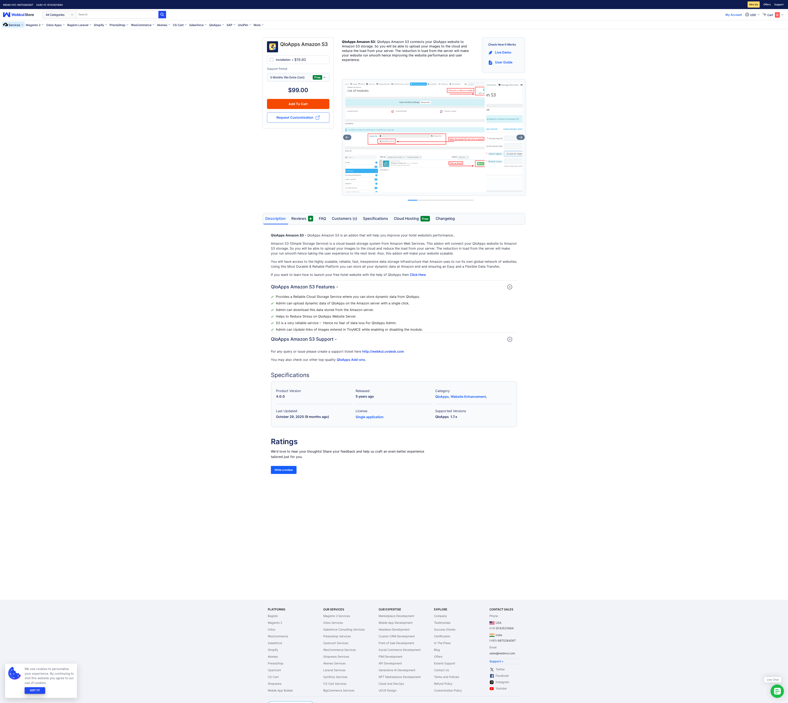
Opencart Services (335, 643)
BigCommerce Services (338, 690)
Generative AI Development (397, 670)
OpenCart (274, 670)
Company (440, 616)
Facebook (502, 675)
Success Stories (444, 629)
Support (778, 4)
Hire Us (753, 4)
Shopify (273, 649)
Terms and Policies (446, 677)
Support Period (277, 68)
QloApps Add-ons (351, 360)
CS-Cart (273, 677)
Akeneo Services (334, 663)
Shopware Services (336, 656)
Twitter (500, 669)
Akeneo (273, 656)
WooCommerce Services (339, 649)
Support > (496, 661)
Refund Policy (443, 683)
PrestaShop (275, 663)
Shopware (274, 683)
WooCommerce (278, 636)
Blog (437, 649)
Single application (370, 417)
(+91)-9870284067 (21, 4)
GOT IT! (35, 690)
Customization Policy (448, 690)
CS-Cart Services (334, 683)
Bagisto (273, 616)
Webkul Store (21, 14)
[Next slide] (521, 137)
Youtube (501, 688)
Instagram (502, 682)
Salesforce (275, 643)
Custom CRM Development (397, 636)
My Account (733, 14)
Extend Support (444, 663)
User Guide (503, 62)
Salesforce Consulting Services (344, 629)
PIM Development (390, 656)
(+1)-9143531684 (52, 4)
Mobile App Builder (280, 690)
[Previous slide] (347, 137)
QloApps (442, 397)
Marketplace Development (396, 616)
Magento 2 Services (336, 616)
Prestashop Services (337, 636)
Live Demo (503, 52)
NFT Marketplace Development (400, 677)
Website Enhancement (468, 397)
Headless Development (394, 629)
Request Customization (294, 117)
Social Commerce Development (400, 649)
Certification (442, 636)
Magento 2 (275, 622)
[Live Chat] (777, 691)
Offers (767, 4)
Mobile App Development (395, 622)
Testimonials (442, 622)
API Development (390, 663)
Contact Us (441, 670)
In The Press (442, 643)
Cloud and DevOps (391, 683)
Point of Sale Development (396, 643)
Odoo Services (333, 622)
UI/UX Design (387, 690)
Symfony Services (335, 677)
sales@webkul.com (502, 653)
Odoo (271, 629)
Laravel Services (334, 670)
